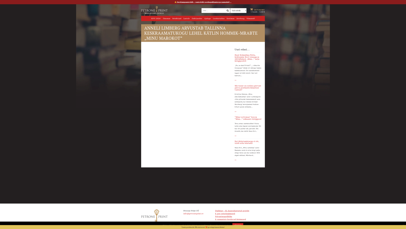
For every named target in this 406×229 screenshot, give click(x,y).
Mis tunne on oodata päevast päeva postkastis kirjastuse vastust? (248, 87)
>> (235, 80)
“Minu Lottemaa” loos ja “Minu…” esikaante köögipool (248, 118)
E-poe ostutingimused (225, 213)
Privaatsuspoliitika (223, 216)
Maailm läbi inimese (154, 13)
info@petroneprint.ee (193, 213)
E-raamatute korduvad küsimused (230, 219)
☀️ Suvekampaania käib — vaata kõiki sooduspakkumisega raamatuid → (203, 2)
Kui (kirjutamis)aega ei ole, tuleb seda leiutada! (247, 142)
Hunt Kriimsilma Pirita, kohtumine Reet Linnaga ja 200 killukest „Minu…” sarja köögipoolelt (247, 58)
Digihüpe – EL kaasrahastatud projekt (232, 210)
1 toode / (258, 11)
